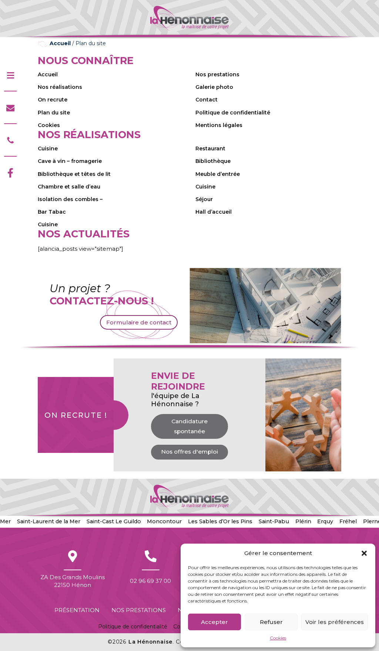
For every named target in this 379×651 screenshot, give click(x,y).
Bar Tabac (52, 211)
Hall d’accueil (213, 211)
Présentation (77, 610)
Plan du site (54, 112)
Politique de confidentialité (232, 112)
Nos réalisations (60, 87)
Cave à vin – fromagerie (70, 161)
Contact (206, 99)
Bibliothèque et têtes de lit (74, 174)
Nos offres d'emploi (189, 451)
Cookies (278, 638)
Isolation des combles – (70, 199)
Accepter (214, 621)
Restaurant (210, 148)
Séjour (204, 199)
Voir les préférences (334, 621)
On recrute (52, 99)
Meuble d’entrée (217, 174)
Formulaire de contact (138, 322)
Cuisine (48, 148)
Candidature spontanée (189, 426)
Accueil (60, 43)
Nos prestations (217, 74)
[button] (364, 553)
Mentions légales (218, 125)
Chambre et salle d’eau (69, 186)
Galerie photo (214, 87)
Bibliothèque (213, 161)
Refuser (271, 621)
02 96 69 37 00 (151, 556)
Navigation (10, 75)
